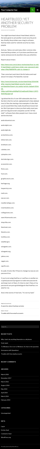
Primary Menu (37, 9)
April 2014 (4, 392)
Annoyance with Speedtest (10, 350)
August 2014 (5, 385)
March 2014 (5, 396)
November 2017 (6, 378)
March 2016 (5, 382)
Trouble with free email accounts (12, 312)
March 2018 (5, 374)
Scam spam (4, 343)
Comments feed (6, 434)
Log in (3, 426)
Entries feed (5, 430)
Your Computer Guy (9, 10)
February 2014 (5, 400)
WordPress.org (6, 437)
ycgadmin (11, 30)
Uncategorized (5, 413)
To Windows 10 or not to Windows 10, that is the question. (20, 346)
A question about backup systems (12, 305)
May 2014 (4, 389)
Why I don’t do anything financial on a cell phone (16, 339)
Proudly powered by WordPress (9, 446)
